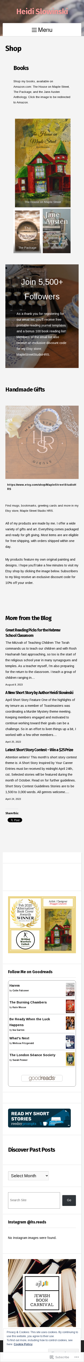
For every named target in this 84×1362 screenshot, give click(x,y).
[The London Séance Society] (70, 1064)
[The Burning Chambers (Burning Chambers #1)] (70, 1012)
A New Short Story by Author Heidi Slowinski (39, 692)
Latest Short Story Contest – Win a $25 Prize (39, 750)
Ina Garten (18, 1030)
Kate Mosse (19, 1007)
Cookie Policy (23, 1344)
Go (69, 1200)
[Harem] (70, 995)
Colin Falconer (21, 990)
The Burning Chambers (28, 1002)
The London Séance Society (32, 1055)
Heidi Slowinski (42, 11)
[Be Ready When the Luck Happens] (70, 1028)
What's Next (19, 1038)
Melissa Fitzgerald (23, 1043)
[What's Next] (70, 1047)
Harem (14, 985)
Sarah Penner (20, 1060)
